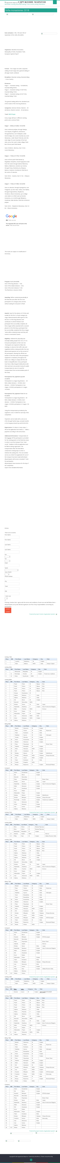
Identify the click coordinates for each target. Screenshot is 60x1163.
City (6, 581)
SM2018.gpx (12, 114)
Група (6, 568)
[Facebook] (31, 1160)
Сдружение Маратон (23, 1156)
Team (6, 586)
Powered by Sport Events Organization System (42, 614)
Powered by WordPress (34, 1156)
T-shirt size (8, 596)
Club (6, 591)
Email (6, 563)
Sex (6, 554)
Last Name (8, 544)
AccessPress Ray (49, 1156)
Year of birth (8, 572)
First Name (8, 534)
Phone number (9, 576)
